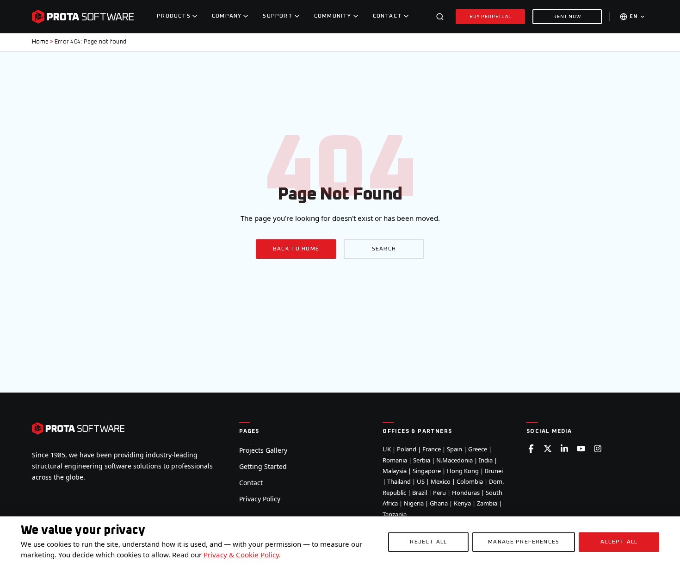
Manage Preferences (523, 542)
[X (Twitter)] (547, 448)
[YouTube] (581, 448)
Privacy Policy (259, 498)
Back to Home (296, 249)
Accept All (619, 542)
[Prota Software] (83, 17)
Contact (251, 482)
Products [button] (174, 16)
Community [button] (333, 16)
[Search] (440, 16)
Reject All (428, 542)
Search (384, 249)
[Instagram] (597, 448)
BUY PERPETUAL (491, 16)
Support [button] (277, 16)
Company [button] (226, 16)
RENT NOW (567, 16)
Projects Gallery (263, 450)
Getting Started (263, 466)
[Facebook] (531, 448)
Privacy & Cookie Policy (241, 554)
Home (40, 42)
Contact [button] (387, 16)
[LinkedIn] (564, 448)
